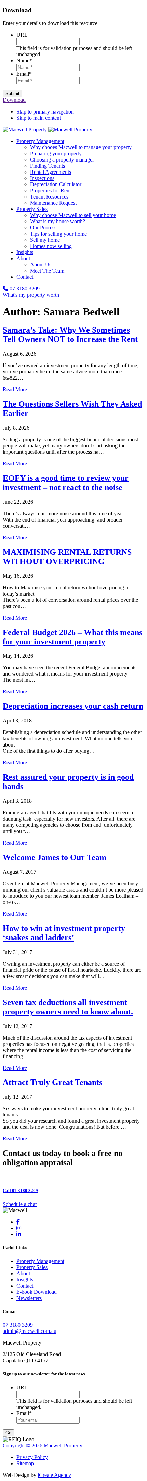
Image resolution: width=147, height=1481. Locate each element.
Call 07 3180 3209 (20, 1190)
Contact (24, 1286)
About (23, 1273)
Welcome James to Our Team (54, 857)
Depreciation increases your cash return (73, 706)
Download (14, 100)
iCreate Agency (54, 1475)
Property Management (40, 1261)
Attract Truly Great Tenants (52, 1082)
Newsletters (29, 1298)
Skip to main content (38, 118)
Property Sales (32, 1267)
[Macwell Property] (47, 129)
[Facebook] (18, 1222)
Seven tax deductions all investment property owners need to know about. (68, 1007)
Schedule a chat (20, 1204)
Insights (24, 1279)
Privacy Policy (32, 1457)
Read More (15, 389)
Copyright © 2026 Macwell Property (42, 1445)
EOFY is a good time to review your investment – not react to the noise (66, 483)
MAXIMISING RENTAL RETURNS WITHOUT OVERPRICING (67, 557)
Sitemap (25, 1463)
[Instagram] (18, 1228)
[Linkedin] (18, 1234)
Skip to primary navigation (45, 112)
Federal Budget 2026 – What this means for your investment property (72, 637)
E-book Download (36, 1292)
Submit (12, 93)
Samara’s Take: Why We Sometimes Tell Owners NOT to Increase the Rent (70, 334)
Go (8, 1432)
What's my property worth (31, 295)
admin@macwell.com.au (29, 1331)
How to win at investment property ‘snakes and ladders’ (64, 933)
